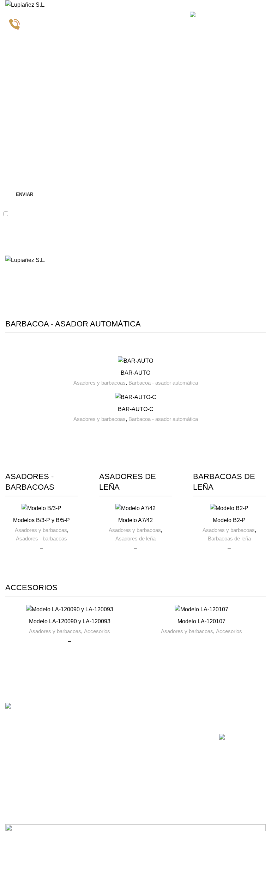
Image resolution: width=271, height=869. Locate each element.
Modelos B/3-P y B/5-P (41, 520)
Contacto (122, 769)
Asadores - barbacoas (41, 538)
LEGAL (174, 709)
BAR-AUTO (135, 373)
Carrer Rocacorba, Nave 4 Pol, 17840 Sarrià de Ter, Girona (82, 730)
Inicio (11, 291)
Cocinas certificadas (241, 721)
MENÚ (119, 709)
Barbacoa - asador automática (163, 383)
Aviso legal (178, 721)
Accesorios (97, 631)
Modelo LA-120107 (201, 621)
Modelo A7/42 (135, 520)
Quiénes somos (129, 721)
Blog (117, 757)
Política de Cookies (187, 770)
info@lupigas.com (79, 764)
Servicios (122, 733)
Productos (123, 745)
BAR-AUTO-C (135, 409)
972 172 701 (73, 752)
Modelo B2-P (229, 520)
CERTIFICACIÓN (238, 709)
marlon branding (55, 863)
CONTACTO (73, 709)
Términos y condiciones (179, 736)
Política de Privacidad (88, 213)
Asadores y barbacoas (99, 383)
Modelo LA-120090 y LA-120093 (69, 621)
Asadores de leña (135, 538)
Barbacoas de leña (229, 538)
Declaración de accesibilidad (182, 785)
